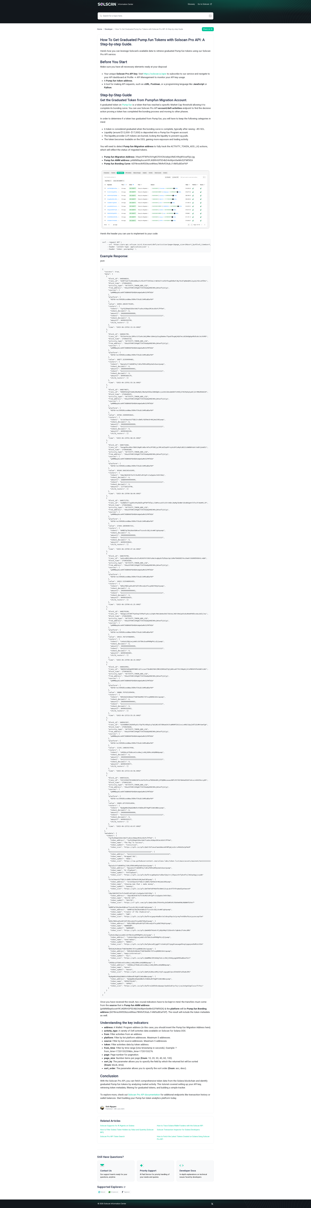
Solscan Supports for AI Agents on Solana (117, 1126)
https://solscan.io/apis (154, 73)
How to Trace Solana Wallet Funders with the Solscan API (180, 1126)
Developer (109, 29)
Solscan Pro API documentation (144, 1094)
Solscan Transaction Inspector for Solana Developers (178, 1130)
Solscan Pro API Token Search (112, 1137)
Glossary (191, 4)
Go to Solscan (203, 4)
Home (99, 29)
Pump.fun (127, 104)
